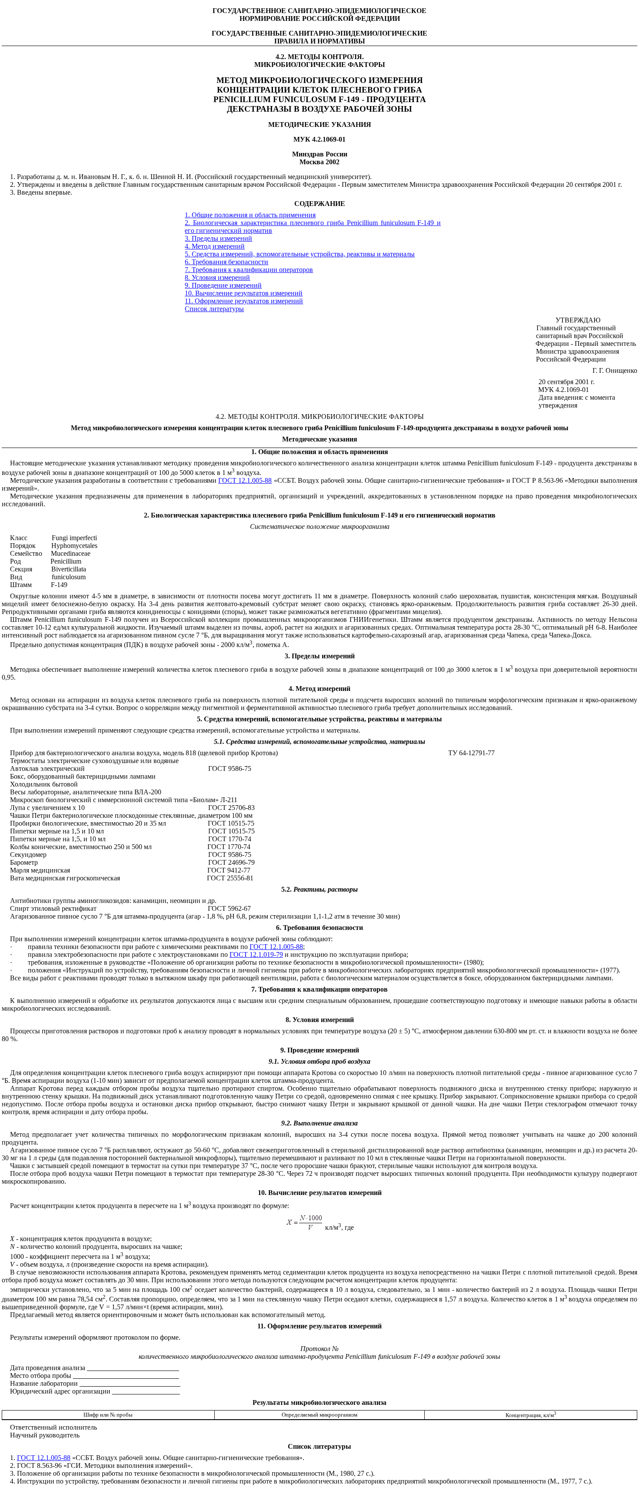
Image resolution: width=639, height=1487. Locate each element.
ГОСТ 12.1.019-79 (256, 954)
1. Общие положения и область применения (250, 215)
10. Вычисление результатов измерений (244, 293)
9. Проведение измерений (223, 285)
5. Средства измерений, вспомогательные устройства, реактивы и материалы (300, 254)
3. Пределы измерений (218, 238)
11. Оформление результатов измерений (244, 301)
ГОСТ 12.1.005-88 (245, 480)
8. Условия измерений (217, 277)
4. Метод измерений (215, 246)
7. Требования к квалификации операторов (249, 269)
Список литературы (214, 308)
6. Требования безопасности (226, 262)
